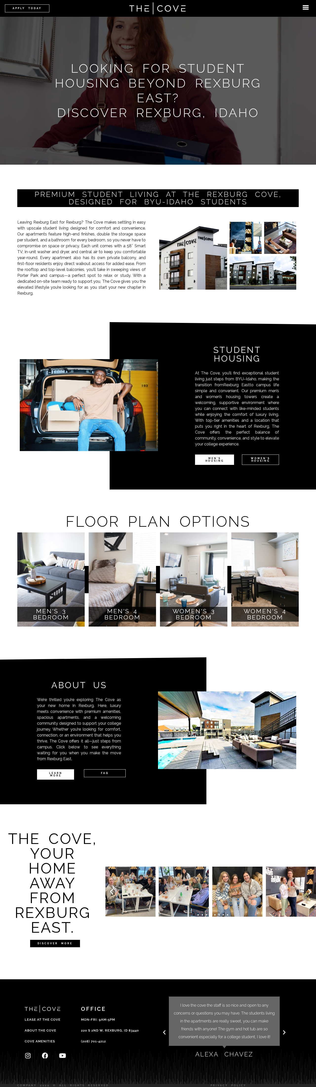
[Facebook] (45, 1055)
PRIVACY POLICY (228, 1085)
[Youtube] (62, 1055)
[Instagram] (28, 1055)
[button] (111, 891)
